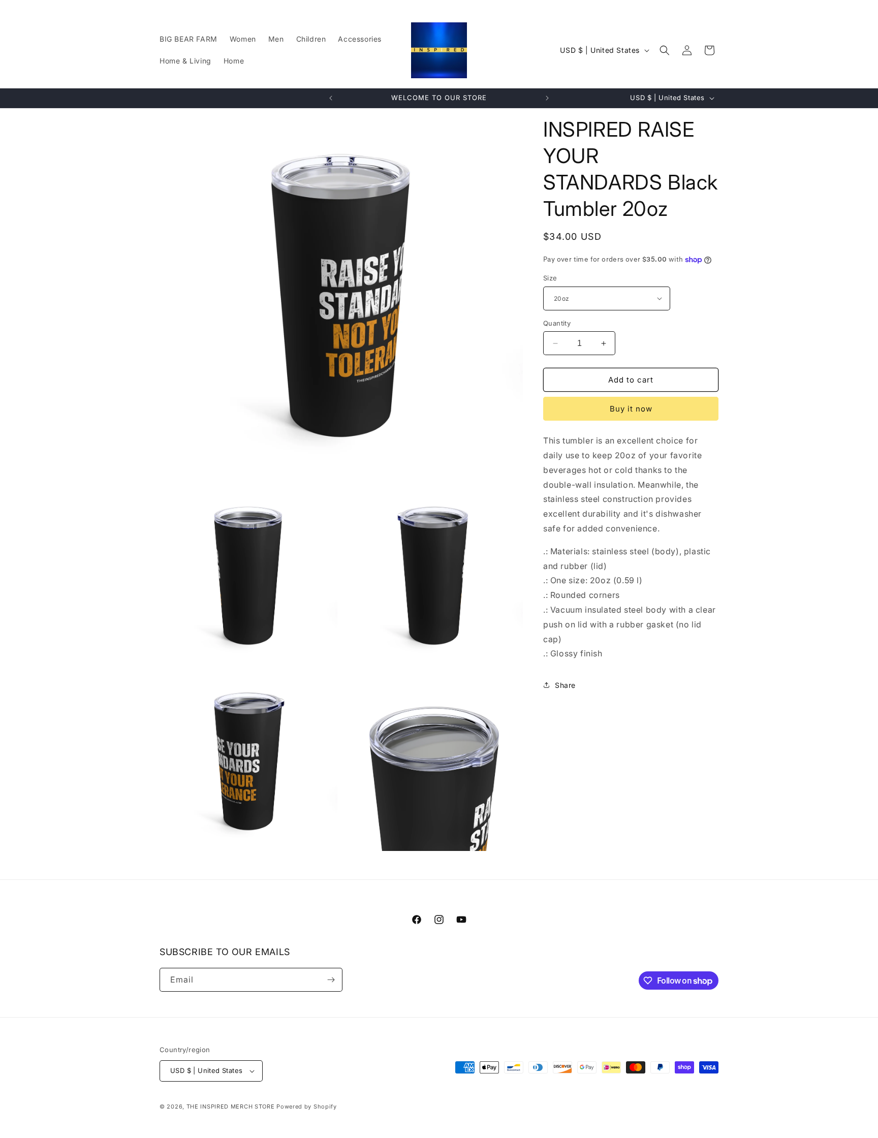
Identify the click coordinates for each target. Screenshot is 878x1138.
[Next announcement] (547, 98)
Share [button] (565, 685)
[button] (664, 50)
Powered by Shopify (306, 1106)
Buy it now (631, 409)
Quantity (557, 323)
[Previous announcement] (331, 98)
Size (550, 278)
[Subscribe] (331, 980)
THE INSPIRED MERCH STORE (230, 1106)
